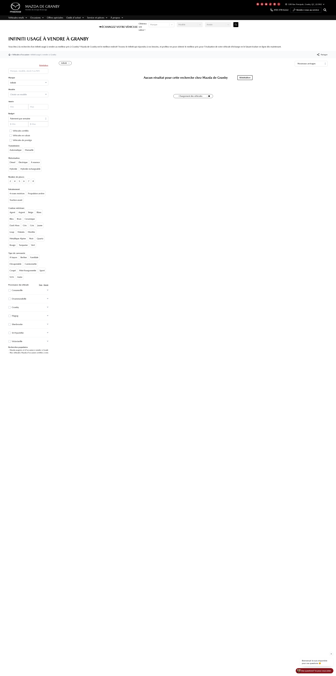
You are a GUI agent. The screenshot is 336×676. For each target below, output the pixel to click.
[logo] (15, 8)
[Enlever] (68, 63)
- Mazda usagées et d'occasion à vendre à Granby (28, 350)
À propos (115, 17)
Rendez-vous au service (307, 10)
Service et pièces (95, 17)
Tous (40, 285)
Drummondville (19, 299)
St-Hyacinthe (18, 333)
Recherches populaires (18, 347)
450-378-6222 (281, 10)
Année (11, 101)
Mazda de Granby (42, 6)
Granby (15, 307)
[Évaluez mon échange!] (235, 24)
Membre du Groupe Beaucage (36, 10)
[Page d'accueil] (9, 55)
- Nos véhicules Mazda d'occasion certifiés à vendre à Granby (33, 353)
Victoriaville (17, 341)
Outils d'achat (73, 17)
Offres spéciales (55, 17)
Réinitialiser (43, 65)
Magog (15, 316)
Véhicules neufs (16, 17)
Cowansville (17, 290)
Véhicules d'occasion (20, 55)
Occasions (35, 17)
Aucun (45, 285)
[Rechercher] (325, 10)
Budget (11, 113)
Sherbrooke (17, 324)
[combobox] (150, 24)
